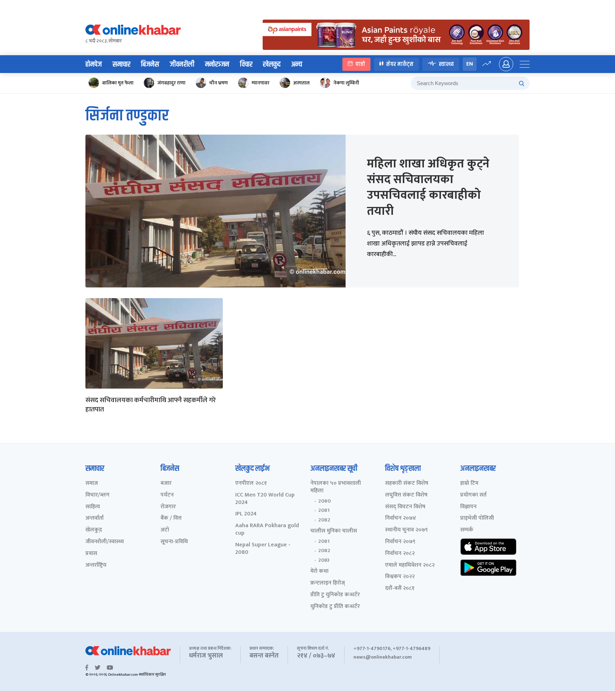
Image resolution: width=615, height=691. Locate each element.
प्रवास (91, 553)
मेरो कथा (319, 571)
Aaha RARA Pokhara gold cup (267, 529)
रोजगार (168, 507)
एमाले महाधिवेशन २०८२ (410, 565)
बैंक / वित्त (171, 518)
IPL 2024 (246, 514)
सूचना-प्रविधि (174, 542)
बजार (166, 483)
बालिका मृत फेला (117, 83)
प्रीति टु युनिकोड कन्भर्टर (335, 595)
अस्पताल (301, 83)
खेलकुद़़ (93, 530)
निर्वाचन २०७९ (400, 542)
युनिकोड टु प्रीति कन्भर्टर (335, 607)
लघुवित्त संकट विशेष (406, 495)
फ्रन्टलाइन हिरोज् (327, 583)
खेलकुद (271, 64)
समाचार (121, 64)
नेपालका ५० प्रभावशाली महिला (335, 487)
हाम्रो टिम (469, 483)
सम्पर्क (466, 530)
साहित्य (92, 507)
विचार (246, 64)
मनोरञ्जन (217, 64)
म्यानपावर (260, 83)
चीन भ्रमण (218, 83)
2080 (324, 501)
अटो (165, 530)
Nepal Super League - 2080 (262, 548)
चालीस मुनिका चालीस (333, 531)
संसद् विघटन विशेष (405, 507)
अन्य (296, 64)
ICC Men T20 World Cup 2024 (265, 499)
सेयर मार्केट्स (400, 63)
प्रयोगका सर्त (473, 495)
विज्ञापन (468, 507)
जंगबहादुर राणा (171, 83)
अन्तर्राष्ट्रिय (95, 565)
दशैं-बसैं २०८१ (400, 588)
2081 (324, 510)
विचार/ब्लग (97, 495)
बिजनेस (150, 64)
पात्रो (360, 63)
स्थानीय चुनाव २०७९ (406, 530)
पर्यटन (167, 495)
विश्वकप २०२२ (400, 577)
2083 (324, 560)
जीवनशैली (182, 64)
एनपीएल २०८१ (251, 483)
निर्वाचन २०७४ (400, 518)
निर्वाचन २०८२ (400, 553)
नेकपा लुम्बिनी (346, 83)
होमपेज (93, 64)
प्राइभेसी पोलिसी (477, 518)
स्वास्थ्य (446, 63)
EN (469, 64)
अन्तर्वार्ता (94, 518)
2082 (324, 520)
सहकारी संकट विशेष (406, 483)
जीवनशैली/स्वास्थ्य (104, 542)
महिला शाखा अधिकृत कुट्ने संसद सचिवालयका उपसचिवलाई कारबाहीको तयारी (428, 187)
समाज (91, 483)
